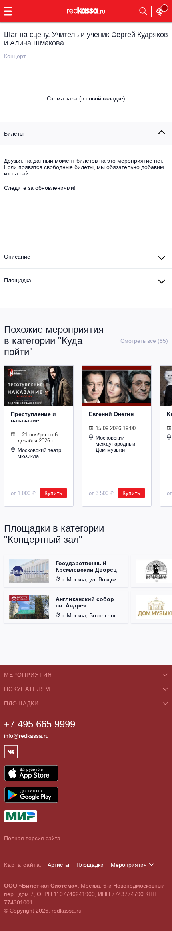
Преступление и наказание (33, 417)
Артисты (58, 865)
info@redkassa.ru (26, 736)
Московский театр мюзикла (39, 453)
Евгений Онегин (111, 414)
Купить (53, 493)
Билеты (14, 133)
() (86, 98)
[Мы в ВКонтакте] (11, 751)
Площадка (17, 280)
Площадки (90, 865)
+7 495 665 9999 (39, 724)
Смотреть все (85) (144, 341)
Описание (17, 256)
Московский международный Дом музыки (115, 444)
